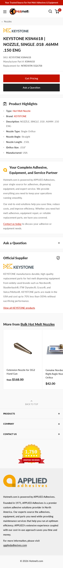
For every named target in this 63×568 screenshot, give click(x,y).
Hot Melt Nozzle (22, 110)
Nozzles (8, 21)
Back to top (31, 404)
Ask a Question (31, 87)
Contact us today (12, 223)
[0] (57, 11)
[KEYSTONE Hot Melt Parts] (31, 30)
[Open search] (50, 11)
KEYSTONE (20, 116)
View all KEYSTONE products (19, 307)
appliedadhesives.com (15, 545)
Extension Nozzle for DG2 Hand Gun (21, 371)
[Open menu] (4, 11)
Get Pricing (31, 78)
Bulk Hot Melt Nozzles (38, 324)
